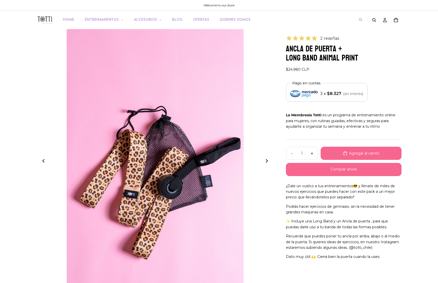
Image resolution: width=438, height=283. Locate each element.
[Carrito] (396, 20)
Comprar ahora (344, 169)
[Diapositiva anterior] (42, 161)
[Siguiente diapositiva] (268, 161)
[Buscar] (374, 20)
